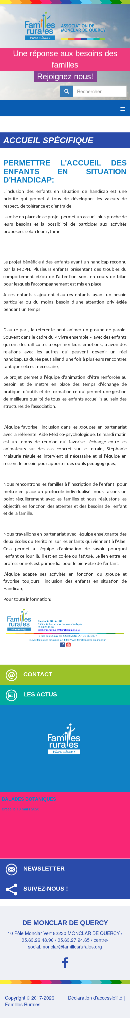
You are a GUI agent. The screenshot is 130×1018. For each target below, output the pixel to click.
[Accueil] (65, 26)
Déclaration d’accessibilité (95, 997)
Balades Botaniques (29, 799)
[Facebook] (65, 961)
